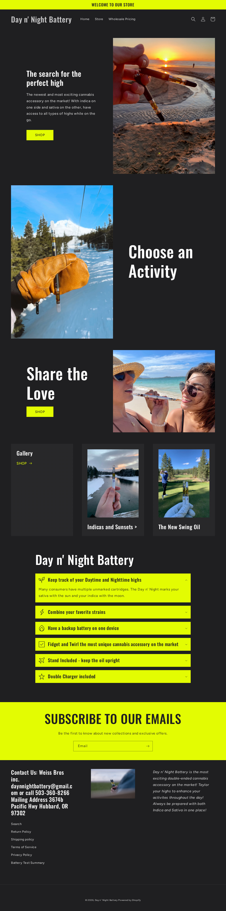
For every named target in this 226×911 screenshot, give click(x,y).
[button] (193, 19)
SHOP (40, 135)
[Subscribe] (148, 746)
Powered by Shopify (129, 900)
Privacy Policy (21, 855)
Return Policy (21, 832)
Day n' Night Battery (106, 900)
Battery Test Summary (28, 863)
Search (16, 824)
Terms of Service (24, 847)
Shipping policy (22, 839)
